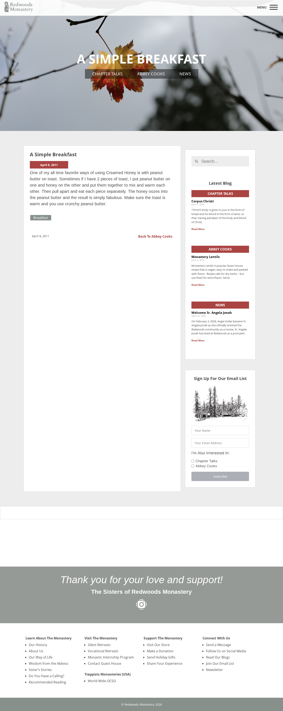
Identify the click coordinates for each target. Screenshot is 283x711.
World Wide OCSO (102, 681)
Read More (197, 229)
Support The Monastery (163, 638)
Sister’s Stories (40, 669)
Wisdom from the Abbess (48, 663)
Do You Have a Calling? (46, 676)
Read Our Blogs (218, 657)
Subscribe (220, 476)
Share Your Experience (164, 663)
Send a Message (218, 645)
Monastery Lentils (205, 257)
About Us (36, 651)
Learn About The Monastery (48, 638)
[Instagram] (141, 604)
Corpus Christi (202, 201)
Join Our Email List (220, 663)
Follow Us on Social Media (226, 651)
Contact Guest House (104, 663)
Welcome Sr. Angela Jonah (211, 312)
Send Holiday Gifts (161, 657)
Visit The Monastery (101, 638)
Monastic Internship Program (111, 657)
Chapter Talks (107, 74)
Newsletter (214, 669)
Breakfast (40, 217)
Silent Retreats (99, 645)
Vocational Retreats (103, 651)
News (185, 74)
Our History (38, 645)
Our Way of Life (40, 657)
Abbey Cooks (151, 74)
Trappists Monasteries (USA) (108, 674)
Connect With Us (216, 638)
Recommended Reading (47, 682)
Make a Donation (160, 651)
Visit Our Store (158, 645)
